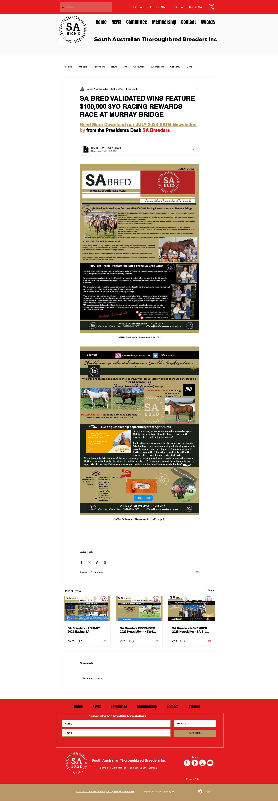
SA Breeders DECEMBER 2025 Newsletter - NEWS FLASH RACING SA (137, 629)
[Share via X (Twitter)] (89, 562)
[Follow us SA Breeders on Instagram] (202, 763)
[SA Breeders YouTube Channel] (210, 763)
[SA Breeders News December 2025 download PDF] (139, 609)
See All (211, 590)
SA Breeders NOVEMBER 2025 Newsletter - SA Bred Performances (190, 629)
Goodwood (138, 66)
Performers (99, 66)
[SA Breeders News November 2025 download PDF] (191, 609)
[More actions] (197, 89)
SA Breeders (157, 66)
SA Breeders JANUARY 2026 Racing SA (84, 629)
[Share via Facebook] (81, 562)
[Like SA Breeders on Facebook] (194, 763)
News (114, 66)
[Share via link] (97, 562)
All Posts (68, 66)
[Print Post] (105, 562)
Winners (83, 66)
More (189, 66)
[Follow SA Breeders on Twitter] (187, 763)
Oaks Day (175, 66)
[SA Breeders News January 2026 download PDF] (87, 609)
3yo (125, 66)
